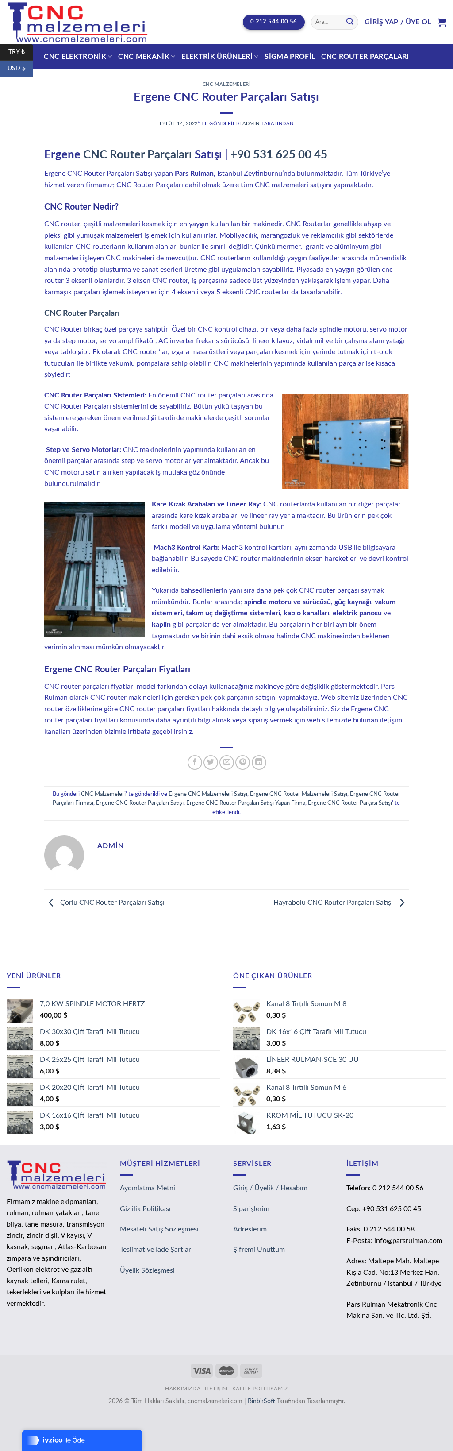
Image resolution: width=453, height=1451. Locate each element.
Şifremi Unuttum (259, 1249)
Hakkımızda (182, 1388)
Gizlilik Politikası (145, 1208)
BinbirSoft (261, 1401)
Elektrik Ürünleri (216, 56)
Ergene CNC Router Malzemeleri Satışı (298, 794)
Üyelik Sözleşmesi (147, 1270)
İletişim (216, 1388)
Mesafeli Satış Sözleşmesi (159, 1229)
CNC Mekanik (143, 56)
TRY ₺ (20, 51)
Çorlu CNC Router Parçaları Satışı (111, 902)
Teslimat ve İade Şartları (156, 1249)
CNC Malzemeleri (226, 84)
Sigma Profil (290, 56)
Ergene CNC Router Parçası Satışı (350, 803)
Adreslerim (250, 1229)
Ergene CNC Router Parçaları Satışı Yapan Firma (245, 803)
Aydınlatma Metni (147, 1188)
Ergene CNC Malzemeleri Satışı (208, 794)
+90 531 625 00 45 (278, 155)
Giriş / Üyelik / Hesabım (270, 1188)
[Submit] (349, 22)
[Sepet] (442, 22)
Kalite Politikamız (260, 1388)
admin (251, 123)
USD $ (20, 68)
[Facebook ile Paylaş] (195, 762)
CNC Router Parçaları (365, 56)
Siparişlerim (251, 1208)
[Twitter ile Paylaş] (210, 762)
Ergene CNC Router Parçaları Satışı (140, 803)
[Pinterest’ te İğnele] (242, 762)
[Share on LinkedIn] (259, 762)
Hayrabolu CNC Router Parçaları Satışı (334, 902)
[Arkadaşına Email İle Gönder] (226, 762)
